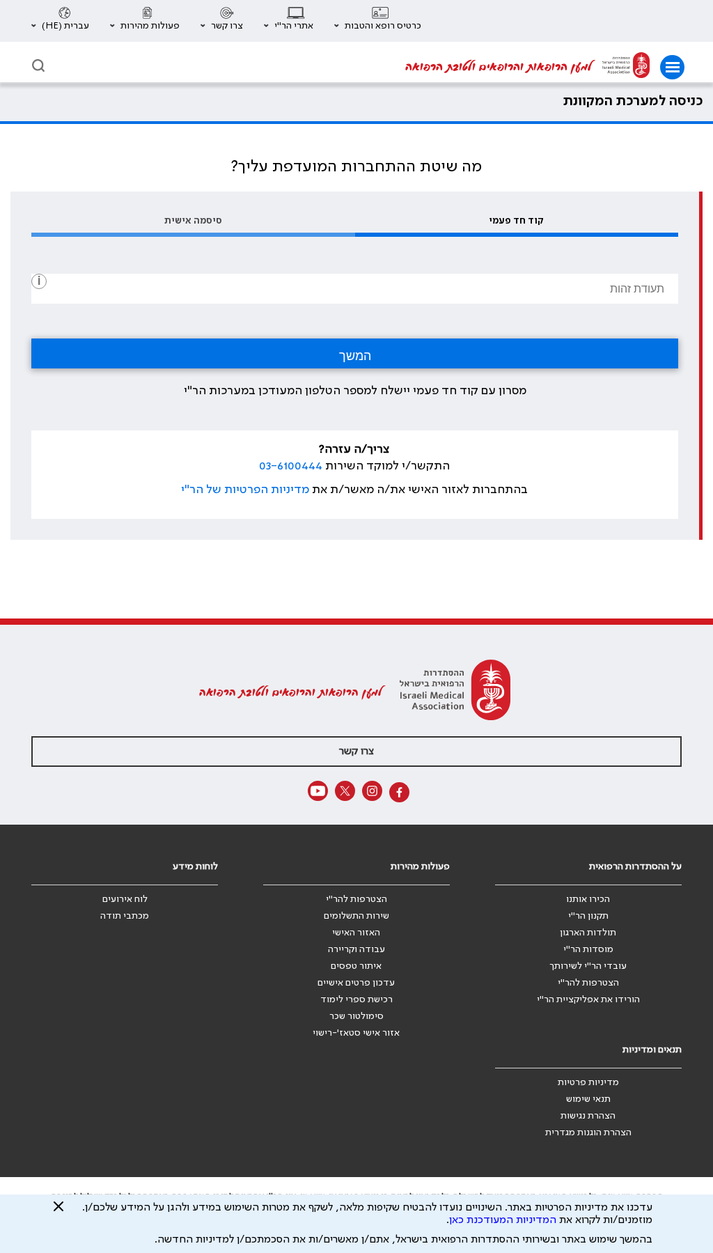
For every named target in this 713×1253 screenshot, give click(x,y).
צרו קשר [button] (356, 751)
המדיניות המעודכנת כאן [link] (502, 1220)
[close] (58, 1211)
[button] (377, 21)
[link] (626, 67)
